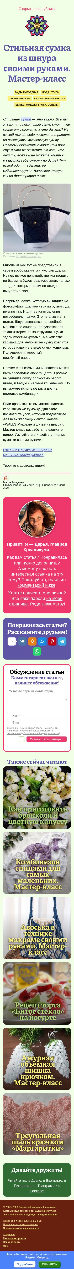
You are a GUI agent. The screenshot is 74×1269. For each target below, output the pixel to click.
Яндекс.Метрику (36, 1257)
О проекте (9, 1234)
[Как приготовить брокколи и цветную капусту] (37, 797)
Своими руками (19, 98)
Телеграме (46, 1186)
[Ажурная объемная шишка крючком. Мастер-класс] (38, 1069)
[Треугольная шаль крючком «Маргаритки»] (37, 1124)
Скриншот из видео (28, 256)
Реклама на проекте (14, 1238)
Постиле (36, 1191)
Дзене (36, 1180)
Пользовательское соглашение (20, 1224)
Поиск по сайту (11, 1241)
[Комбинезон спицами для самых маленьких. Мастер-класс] (38, 873)
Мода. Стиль (50, 92)
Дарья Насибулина (45, 1210)
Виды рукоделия (26, 92)
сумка (26, 119)
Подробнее (25, 1264)
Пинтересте (23, 1186)
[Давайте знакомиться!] (37, 519)
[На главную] (37, 36)
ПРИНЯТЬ (49, 1264)
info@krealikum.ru (47, 1214)
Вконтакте (54, 1180)
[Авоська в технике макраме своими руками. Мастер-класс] (38, 939)
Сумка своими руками (49, 98)
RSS (5, 1245)
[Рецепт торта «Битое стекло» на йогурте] (37, 993)
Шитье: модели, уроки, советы (37, 104)
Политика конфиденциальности (21, 1228)
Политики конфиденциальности (41, 733)
